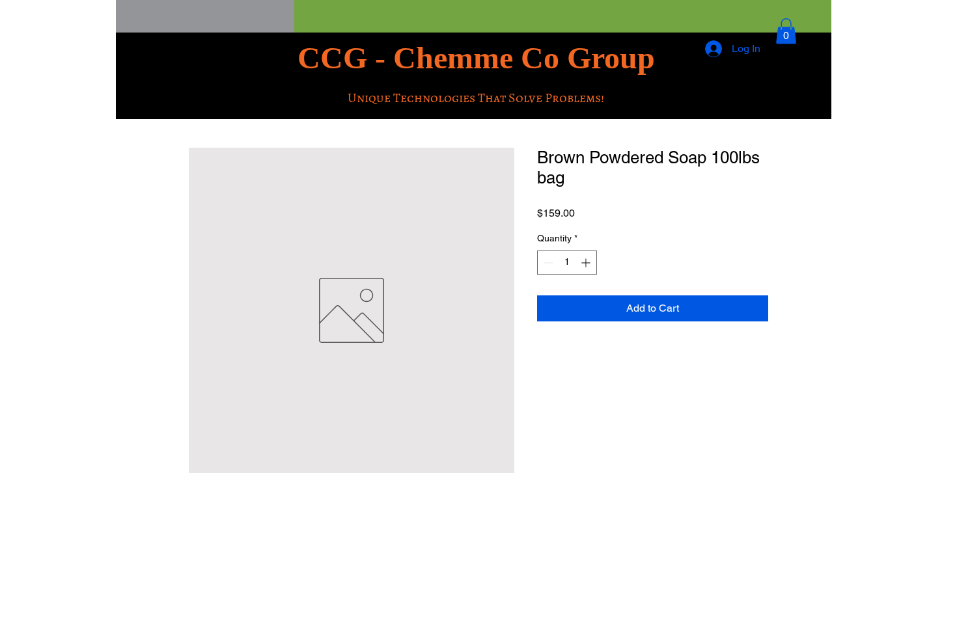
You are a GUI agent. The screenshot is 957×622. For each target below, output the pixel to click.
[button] (786, 31)
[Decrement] (547, 262)
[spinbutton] (567, 262)
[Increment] (587, 262)
